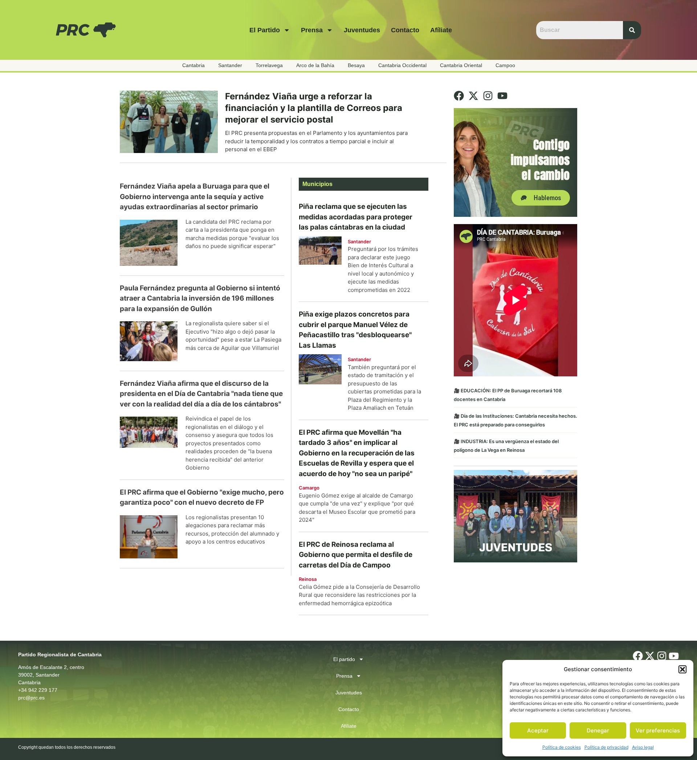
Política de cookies (561, 747)
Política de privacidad (606, 747)
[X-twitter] (473, 96)
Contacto (405, 30)
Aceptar (538, 730)
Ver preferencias (658, 730)
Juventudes (362, 30)
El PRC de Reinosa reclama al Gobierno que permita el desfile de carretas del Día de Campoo (355, 554)
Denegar (598, 730)
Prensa (312, 30)
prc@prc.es (31, 698)
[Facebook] (459, 96)
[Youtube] (502, 96)
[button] (682, 669)
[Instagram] (488, 96)
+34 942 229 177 (37, 690)
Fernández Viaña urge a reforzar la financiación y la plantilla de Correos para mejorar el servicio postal (313, 108)
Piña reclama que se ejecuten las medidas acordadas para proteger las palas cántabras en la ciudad (355, 216)
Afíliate (441, 30)
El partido (264, 30)
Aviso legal (643, 747)
